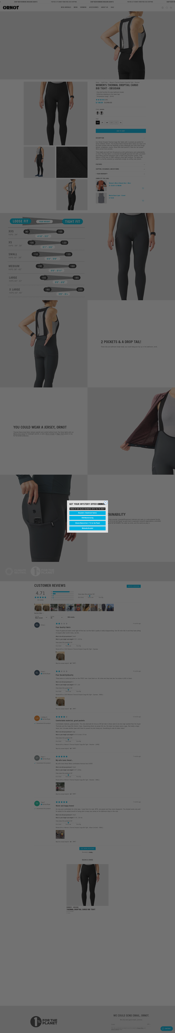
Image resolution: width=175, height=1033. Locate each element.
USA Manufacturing (87, 518)
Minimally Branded (87, 528)
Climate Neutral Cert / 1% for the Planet (87, 523)
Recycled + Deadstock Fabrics (87, 513)
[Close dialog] (105, 502)
